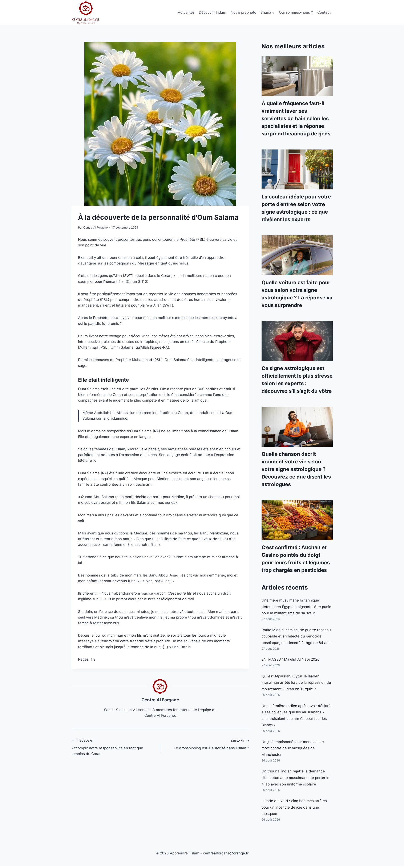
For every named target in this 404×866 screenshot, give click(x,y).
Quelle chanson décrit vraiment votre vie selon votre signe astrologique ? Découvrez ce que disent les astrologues (296, 469)
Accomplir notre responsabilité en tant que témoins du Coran (107, 747)
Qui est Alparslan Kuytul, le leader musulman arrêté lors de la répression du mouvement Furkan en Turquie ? (296, 682)
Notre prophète (243, 12)
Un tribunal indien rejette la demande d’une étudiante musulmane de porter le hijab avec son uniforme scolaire (295, 777)
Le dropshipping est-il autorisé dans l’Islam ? (211, 744)
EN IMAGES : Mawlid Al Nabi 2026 (291, 659)
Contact (324, 12)
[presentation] (297, 76)
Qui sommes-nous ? (296, 12)
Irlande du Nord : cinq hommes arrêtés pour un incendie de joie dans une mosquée (294, 807)
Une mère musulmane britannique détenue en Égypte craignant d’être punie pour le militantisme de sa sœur (296, 606)
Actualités (186, 12)
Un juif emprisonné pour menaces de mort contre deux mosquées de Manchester (293, 748)
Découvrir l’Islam (212, 12)
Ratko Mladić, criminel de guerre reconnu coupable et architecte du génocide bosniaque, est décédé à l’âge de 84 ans (296, 636)
